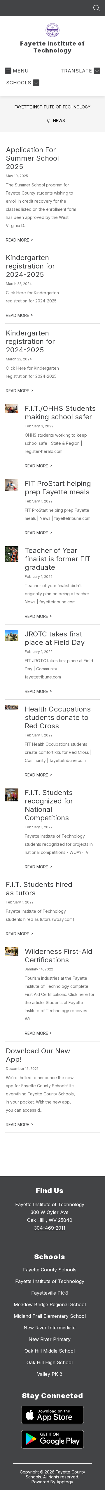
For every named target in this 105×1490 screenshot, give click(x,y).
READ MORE (19, 239)
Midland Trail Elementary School (50, 1316)
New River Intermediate (50, 1328)
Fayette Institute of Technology (52, 106)
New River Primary (50, 1339)
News (59, 120)
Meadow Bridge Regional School (50, 1304)
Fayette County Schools (49, 1270)
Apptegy (65, 1481)
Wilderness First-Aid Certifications (58, 955)
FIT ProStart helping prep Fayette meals (58, 487)
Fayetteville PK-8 (49, 1293)
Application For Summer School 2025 (32, 158)
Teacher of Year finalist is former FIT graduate (57, 558)
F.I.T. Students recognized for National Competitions (49, 805)
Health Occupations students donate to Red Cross (58, 717)
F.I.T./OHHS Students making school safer (60, 412)
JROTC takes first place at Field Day (55, 638)
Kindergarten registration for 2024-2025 (30, 266)
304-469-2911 (49, 1228)
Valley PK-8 (49, 1374)
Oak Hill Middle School (49, 1351)
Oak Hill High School (50, 1362)
